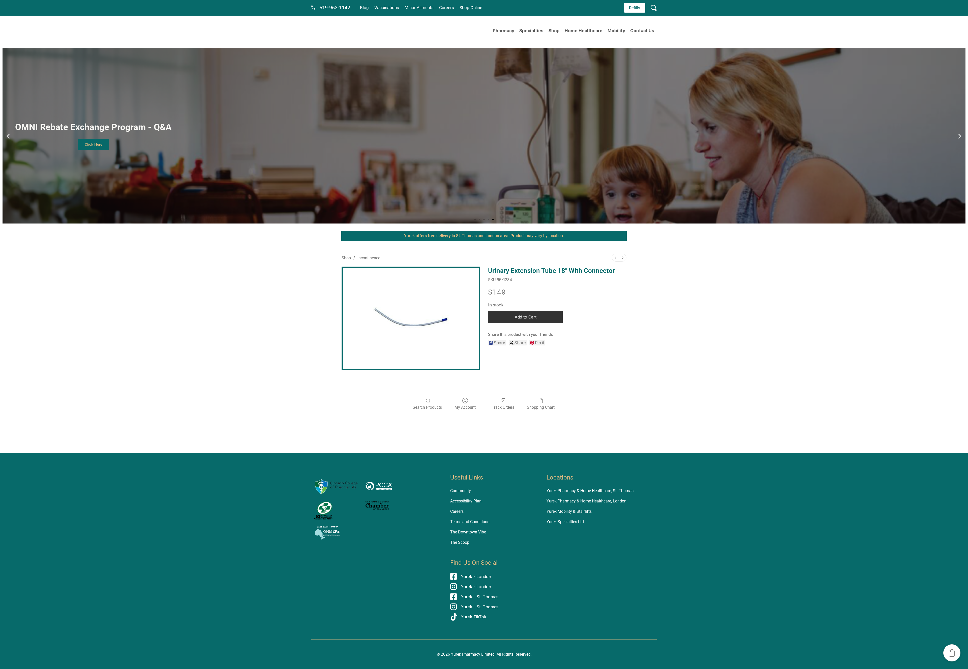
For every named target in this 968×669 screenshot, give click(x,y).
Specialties (531, 30)
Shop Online (471, 7)
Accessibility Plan (465, 501)
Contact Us (642, 30)
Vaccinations (386, 7)
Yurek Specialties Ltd (565, 521)
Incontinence (368, 258)
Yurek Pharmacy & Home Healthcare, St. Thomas (590, 490)
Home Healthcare (583, 30)
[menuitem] (615, 257)
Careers (446, 7)
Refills (634, 7)
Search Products (427, 407)
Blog (364, 7)
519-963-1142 (334, 7)
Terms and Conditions (469, 521)
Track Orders (503, 407)
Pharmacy (503, 30)
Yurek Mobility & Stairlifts (569, 511)
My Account (465, 407)
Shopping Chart (541, 407)
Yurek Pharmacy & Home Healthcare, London (586, 501)
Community (460, 490)
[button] (8, 136)
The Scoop (459, 542)
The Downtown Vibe (468, 532)
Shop (554, 30)
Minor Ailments (419, 7)
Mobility (616, 30)
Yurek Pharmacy (465, 654)
